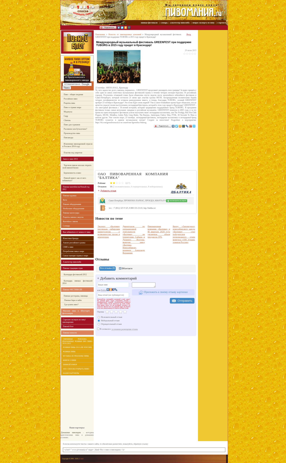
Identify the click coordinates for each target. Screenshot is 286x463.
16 (111, 186)
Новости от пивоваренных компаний (124, 34)
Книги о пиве (69, 360)
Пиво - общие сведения (73, 94)
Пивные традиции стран (73, 268)
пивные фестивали (149, 23)
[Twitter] (122, 28)
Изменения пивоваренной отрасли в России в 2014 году (77, 145)
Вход (189, 34)
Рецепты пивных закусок (73, 217)
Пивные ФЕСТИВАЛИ (72, 289)
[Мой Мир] (129, 28)
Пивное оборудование (72, 204)
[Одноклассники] (125, 28)
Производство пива (72, 133)
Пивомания (100, 34)
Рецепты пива (69, 103)
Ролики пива (69, 352)
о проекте (221, 23)
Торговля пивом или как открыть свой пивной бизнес (76, 166)
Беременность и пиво (72, 173)
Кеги (65, 200)
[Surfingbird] (194, 126)
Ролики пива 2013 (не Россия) (77, 347)
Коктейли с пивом (70, 221)
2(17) (127, 183)
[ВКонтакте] (118, 28)
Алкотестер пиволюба (72, 262)
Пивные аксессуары (71, 213)
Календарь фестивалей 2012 (75, 274)
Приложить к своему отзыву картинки (165, 292)
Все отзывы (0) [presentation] (107, 268)
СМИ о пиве (68, 247)
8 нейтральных (155, 186)
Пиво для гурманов (72, 124)
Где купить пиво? (71, 304)
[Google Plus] (190, 126)
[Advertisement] (75, 398)
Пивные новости (70, 333)
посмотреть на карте (177, 200)
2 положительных (121, 186)
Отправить (185, 300)
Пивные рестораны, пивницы (76, 296)
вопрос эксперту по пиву (203, 23)
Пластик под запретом (73, 153)
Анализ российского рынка (74, 243)
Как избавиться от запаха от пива (76, 232)
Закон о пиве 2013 (70, 159)
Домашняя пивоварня (71, 432)
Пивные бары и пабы (73, 300)
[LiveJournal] (187, 126)
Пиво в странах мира (72, 107)
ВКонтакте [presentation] (126, 268)
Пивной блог (68, 326)
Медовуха (68, 112)
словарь (164, 23)
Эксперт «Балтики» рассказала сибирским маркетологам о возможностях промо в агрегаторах (109, 231)
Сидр (66, 116)
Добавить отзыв (108, 190)
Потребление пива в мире (73, 251)
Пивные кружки (69, 195)
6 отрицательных (139, 186)
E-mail (81, 459)
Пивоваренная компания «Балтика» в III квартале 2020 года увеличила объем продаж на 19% (159, 231)
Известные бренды (70, 238)
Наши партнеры (71, 373)
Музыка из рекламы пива (76, 356)
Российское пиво (70, 99)
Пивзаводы (68, 137)
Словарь (66, 226)
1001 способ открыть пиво (76, 369)
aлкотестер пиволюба (180, 23)
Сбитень (67, 120)
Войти (103, 290)
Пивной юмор (70, 365)
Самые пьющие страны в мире (75, 255)
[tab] (107, 268)
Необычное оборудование (73, 208)
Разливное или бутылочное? (75, 129)
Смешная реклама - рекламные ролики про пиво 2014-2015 (77, 341)
